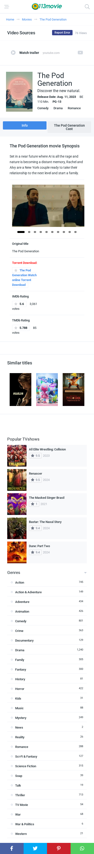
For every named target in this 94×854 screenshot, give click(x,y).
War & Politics (24, 824)
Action (19, 582)
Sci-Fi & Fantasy (26, 756)
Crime (19, 631)
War (18, 814)
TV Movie (21, 805)
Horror (19, 689)
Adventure (22, 602)
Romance (74, 108)
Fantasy (20, 669)
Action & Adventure (28, 592)
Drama (58, 108)
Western (21, 834)
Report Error (62, 32)
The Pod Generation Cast (69, 127)
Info (25, 125)
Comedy (42, 108)
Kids (18, 698)
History (20, 679)
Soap (18, 776)
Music (19, 708)
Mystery (20, 718)
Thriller (20, 795)
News (19, 727)
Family (19, 660)
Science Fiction (25, 766)
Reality (19, 737)
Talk (18, 785)
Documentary (24, 640)
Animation (22, 611)
